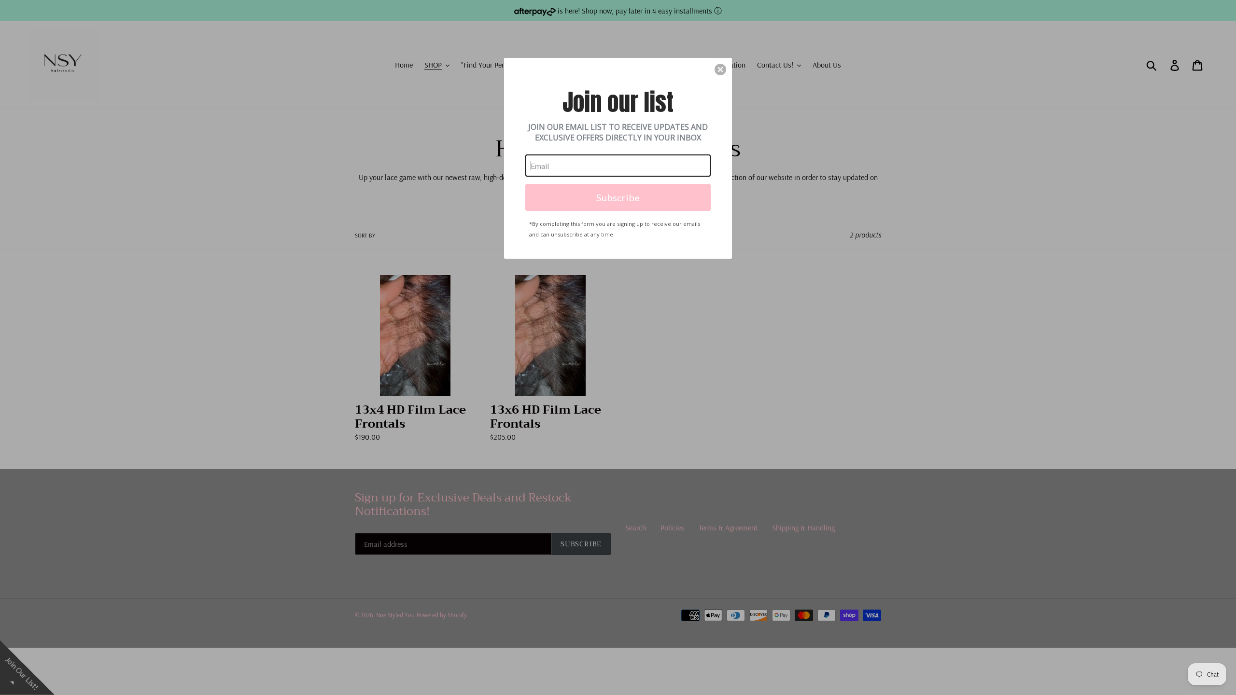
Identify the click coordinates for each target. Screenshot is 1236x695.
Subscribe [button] (618, 197)
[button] (720, 69)
